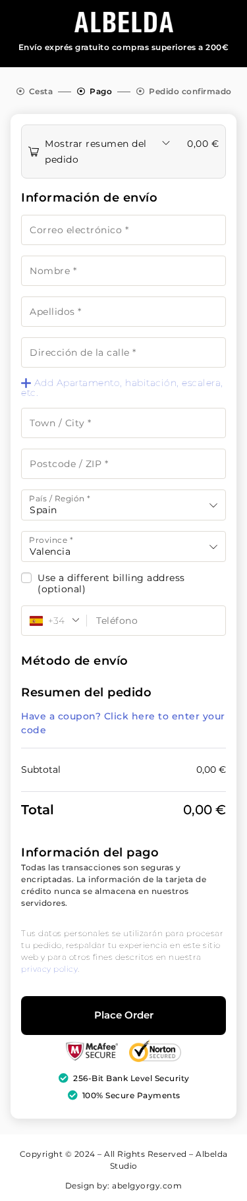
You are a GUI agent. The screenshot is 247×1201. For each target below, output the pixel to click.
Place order (123, 1015)
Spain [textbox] (43, 510)
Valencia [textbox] (50, 551)
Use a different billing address (113, 584)
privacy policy (49, 969)
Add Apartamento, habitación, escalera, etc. (122, 388)
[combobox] (123, 504)
